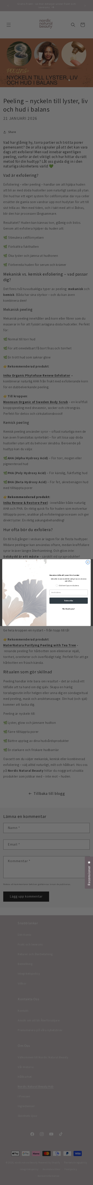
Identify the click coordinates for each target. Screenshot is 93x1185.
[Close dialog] (88, 562)
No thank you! (69, 609)
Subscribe (68, 600)
